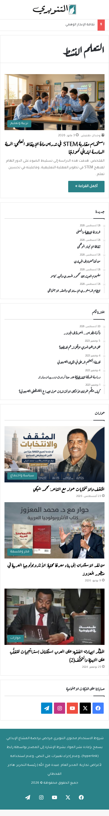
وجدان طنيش (90, 135)
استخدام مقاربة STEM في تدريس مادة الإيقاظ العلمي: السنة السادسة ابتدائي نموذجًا (55, 147)
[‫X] (85, 708)
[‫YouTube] (72, 708)
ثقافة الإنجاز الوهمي (80, 25)
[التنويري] (54, 9)
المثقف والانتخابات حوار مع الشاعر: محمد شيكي (69, 488)
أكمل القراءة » (86, 186)
